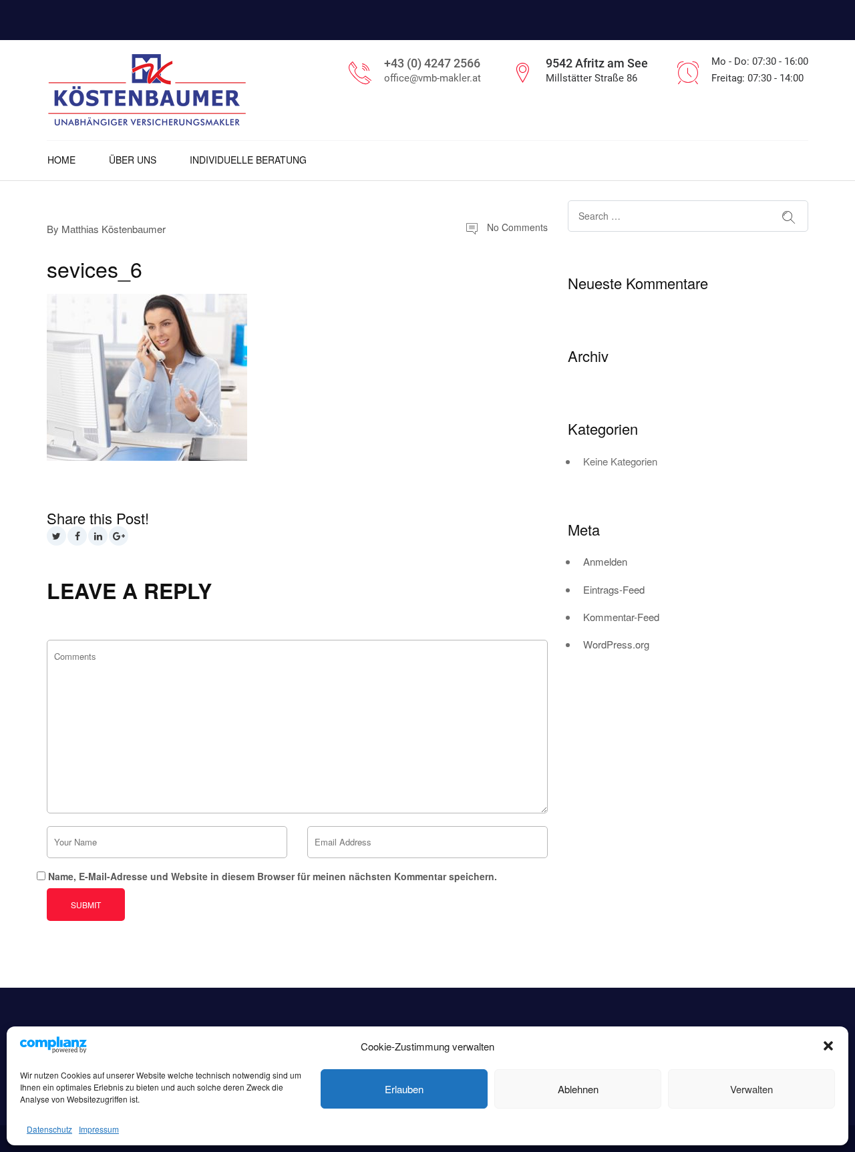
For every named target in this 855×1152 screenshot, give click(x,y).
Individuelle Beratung (248, 159)
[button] (828, 1045)
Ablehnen (578, 1089)
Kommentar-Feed (621, 617)
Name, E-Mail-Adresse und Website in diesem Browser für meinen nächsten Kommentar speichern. (272, 876)
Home (61, 159)
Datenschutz (49, 1129)
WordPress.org (616, 644)
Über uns (132, 159)
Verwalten (751, 1089)
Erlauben (404, 1089)
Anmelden (605, 561)
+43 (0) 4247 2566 (432, 63)
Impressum (99, 1129)
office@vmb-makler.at (432, 78)
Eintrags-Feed (614, 589)
